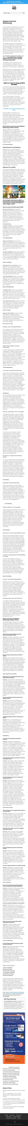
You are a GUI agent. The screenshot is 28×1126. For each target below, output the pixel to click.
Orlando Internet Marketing (8, 975)
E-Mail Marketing (6, 393)
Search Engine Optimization (8, 144)
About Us (18, 1115)
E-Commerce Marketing (7, 940)
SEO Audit (8, 1116)
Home (6, 1115)
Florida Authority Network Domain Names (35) (14, 1091)
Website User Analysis (7, 310)
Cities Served (16, 1116)
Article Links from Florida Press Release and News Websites (13, 1107)
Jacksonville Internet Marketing (8, 973)
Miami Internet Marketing (7, 969)
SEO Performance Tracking (7, 323)
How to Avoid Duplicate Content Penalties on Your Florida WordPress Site (14, 1099)
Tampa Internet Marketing (7, 967)
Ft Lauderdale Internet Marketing (9, 970)
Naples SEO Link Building (7, 262)
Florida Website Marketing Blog (13, 992)
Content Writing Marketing (7, 237)
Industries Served (11, 1118)
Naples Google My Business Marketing (9, 198)
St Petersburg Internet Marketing (9, 972)
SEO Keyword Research (7, 224)
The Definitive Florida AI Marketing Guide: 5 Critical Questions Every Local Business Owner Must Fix (14, 1103)
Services (12, 1115)
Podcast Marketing (6, 529)
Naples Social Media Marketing (8, 286)
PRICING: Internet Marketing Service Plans (14, 109)
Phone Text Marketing (7, 882)
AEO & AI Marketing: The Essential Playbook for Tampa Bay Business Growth (12, 1095)
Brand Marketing (6, 479)
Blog (19, 1118)
